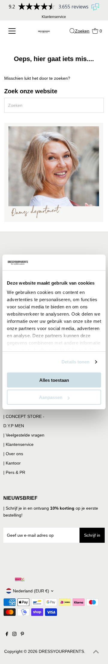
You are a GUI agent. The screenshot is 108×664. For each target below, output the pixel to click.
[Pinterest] (22, 634)
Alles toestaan (54, 380)
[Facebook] (7, 634)
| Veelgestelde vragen (23, 435)
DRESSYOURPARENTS (61, 651)
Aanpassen (50, 397)
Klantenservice (54, 17)
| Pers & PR (14, 472)
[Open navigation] (14, 31)
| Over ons (13, 453)
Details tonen (75, 361)
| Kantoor (12, 463)
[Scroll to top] (96, 652)
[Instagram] (14, 634)
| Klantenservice (18, 444)
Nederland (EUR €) (31, 590)
